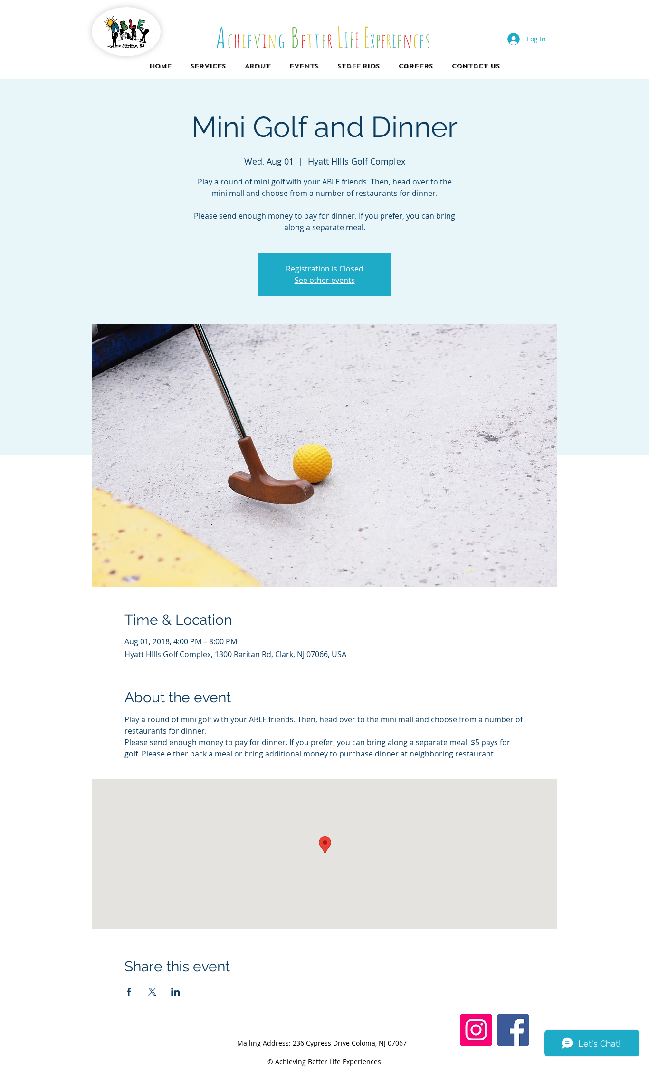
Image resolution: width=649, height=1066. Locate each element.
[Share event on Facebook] (129, 992)
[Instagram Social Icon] (476, 1030)
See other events (325, 280)
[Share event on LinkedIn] (175, 992)
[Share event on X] (152, 992)
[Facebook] (513, 1030)
